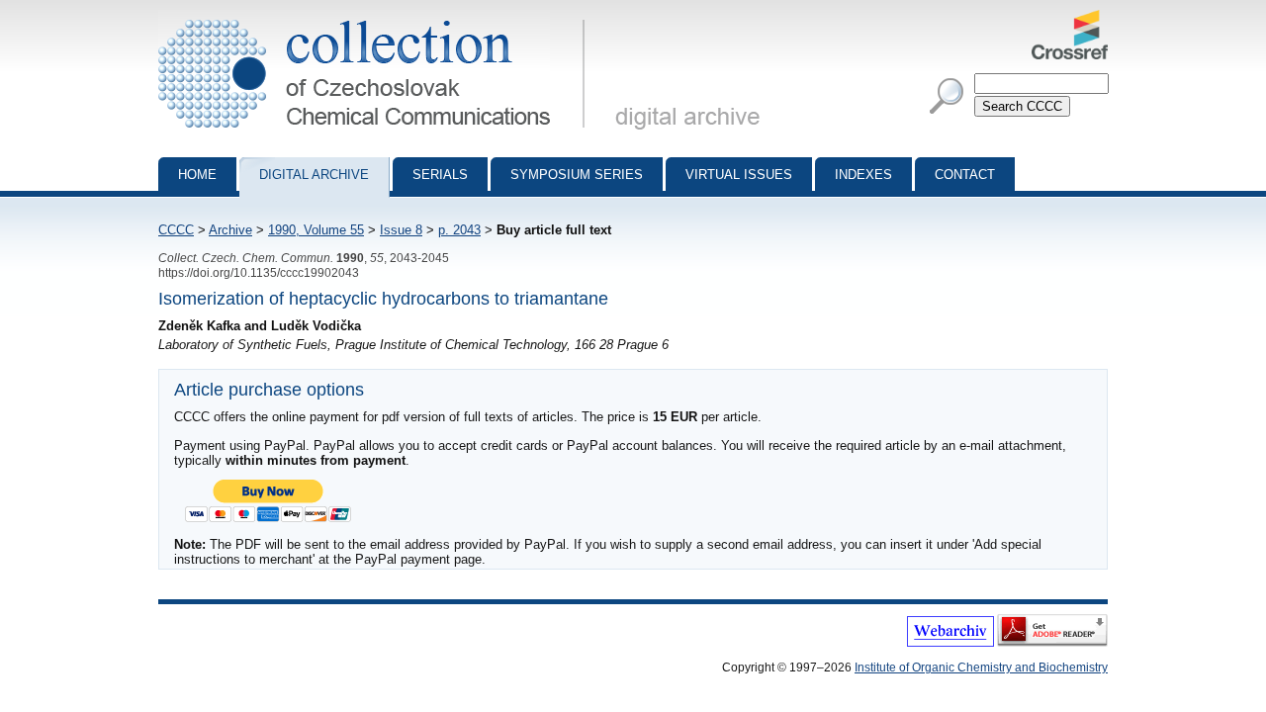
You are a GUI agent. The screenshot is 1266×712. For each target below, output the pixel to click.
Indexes (863, 174)
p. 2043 (459, 229)
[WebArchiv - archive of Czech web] (950, 643)
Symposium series (576, 174)
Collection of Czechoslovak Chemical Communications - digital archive (377, 18)
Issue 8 (401, 229)
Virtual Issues (738, 174)
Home (197, 174)
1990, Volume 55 (316, 229)
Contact (965, 174)
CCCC (176, 229)
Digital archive (314, 174)
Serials (440, 174)
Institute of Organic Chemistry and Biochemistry (981, 667)
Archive (230, 229)
